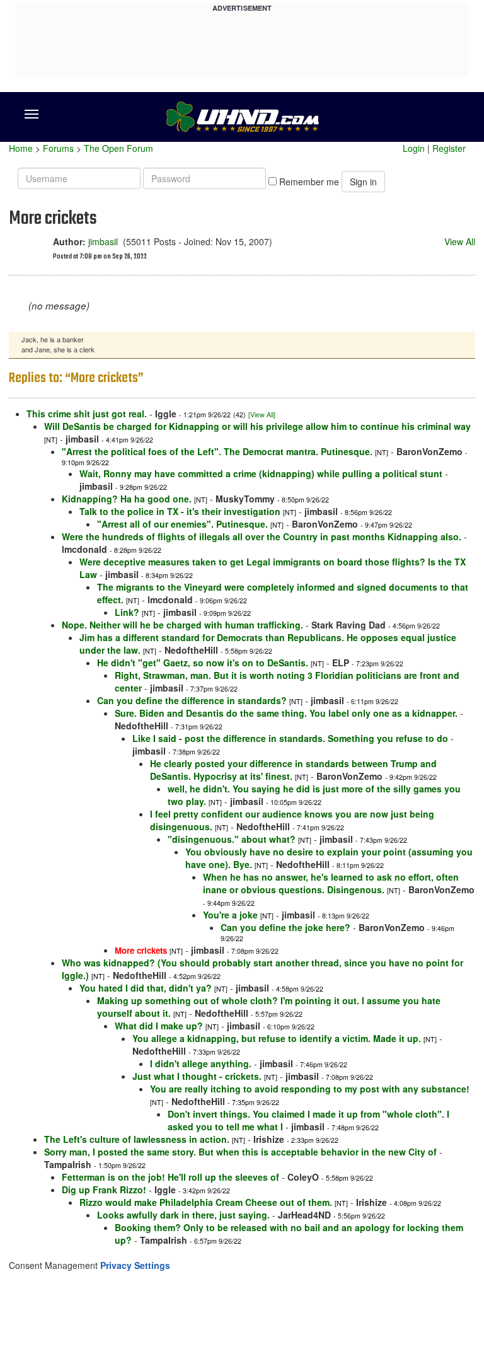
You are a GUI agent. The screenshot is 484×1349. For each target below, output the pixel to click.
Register (449, 148)
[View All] (261, 414)
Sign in (363, 181)
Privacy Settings (135, 1265)
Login (414, 148)
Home (21, 148)
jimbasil (103, 241)
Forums (58, 148)
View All (459, 241)
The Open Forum (118, 148)
